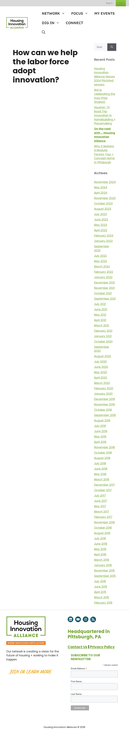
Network (51, 13)
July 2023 (100, 214)
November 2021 (104, 288)
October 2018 (103, 453)
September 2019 (105, 415)
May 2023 (100, 225)
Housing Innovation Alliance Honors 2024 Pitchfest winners (104, 77)
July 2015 (100, 581)
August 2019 (102, 420)
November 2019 (104, 404)
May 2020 (100, 372)
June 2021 (100, 309)
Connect (74, 23)
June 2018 (100, 469)
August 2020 (102, 356)
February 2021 (103, 331)
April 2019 (100, 442)
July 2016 (100, 538)
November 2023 (105, 198)
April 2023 (100, 230)
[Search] (111, 47)
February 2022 (103, 272)
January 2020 (103, 394)
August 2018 (102, 458)
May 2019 (100, 437)
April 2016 (100, 554)
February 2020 (103, 388)
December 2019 (104, 399)
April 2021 (100, 320)
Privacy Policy (102, 647)
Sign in (109, 3)
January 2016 (103, 565)
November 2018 (104, 447)
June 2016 (100, 544)
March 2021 (101, 325)
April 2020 (100, 378)
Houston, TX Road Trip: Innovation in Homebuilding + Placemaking (104, 115)
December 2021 (104, 283)
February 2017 (103, 517)
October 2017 (103, 490)
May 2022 (100, 261)
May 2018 (100, 474)
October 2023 (103, 203)
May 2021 (100, 315)
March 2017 (101, 512)
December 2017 (104, 485)
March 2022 (102, 266)
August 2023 (102, 209)
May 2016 (100, 549)
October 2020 (103, 341)
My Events (104, 13)
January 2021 (103, 336)
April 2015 (100, 592)
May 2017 (100, 506)
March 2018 (101, 479)
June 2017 (100, 501)
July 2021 (100, 304)
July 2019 (100, 426)
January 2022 (103, 277)
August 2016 (102, 533)
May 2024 (100, 187)
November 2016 (104, 522)
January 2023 (103, 241)
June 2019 (100, 431)
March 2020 (102, 383)
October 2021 (103, 293)
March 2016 (101, 560)
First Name (76, 681)
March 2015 (101, 597)
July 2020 (100, 361)
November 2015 (104, 570)
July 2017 (100, 495)
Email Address (79, 668)
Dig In (48, 23)
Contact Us (77, 647)
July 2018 (100, 463)
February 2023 (103, 236)
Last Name (76, 694)
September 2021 (105, 299)
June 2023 (101, 219)
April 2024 (100, 193)
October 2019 (103, 410)
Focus (77, 13)
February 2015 (103, 603)
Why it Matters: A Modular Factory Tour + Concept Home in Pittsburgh (104, 154)
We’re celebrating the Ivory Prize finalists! (104, 96)
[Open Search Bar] (43, 32)
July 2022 (100, 256)
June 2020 (101, 367)
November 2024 (105, 182)
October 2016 (103, 528)
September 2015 (105, 576)
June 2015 (100, 587)
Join (121, 3)
